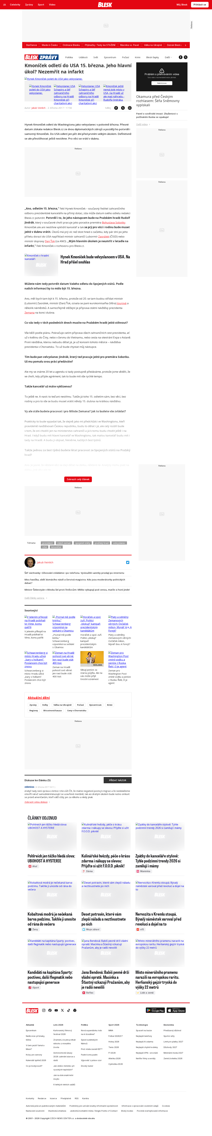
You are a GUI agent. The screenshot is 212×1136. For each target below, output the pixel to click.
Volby (45, 704)
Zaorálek (103, 236)
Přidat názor (117, 780)
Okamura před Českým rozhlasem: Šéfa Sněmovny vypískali (158, 100)
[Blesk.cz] (105, 4)
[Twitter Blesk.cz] (185, 57)
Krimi (137, 57)
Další (167, 57)
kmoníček (56, 547)
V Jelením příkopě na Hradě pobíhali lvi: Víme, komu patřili (35, 634)
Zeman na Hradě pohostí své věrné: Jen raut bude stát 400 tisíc (62, 672)
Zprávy (33, 704)
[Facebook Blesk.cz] (181, 57)
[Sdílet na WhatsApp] (128, 108)
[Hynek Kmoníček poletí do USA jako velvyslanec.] (54, 79)
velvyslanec (119, 543)
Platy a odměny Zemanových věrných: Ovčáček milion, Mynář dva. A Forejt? (119, 639)
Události (83, 57)
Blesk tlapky (152, 57)
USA (44, 547)
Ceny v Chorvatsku (76, 710)
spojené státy (82, 543)
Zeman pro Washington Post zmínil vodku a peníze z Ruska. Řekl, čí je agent (119, 676)
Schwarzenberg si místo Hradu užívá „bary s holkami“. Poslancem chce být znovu (35, 676)
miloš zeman (64, 543)
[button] (155, 1010)
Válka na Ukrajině (63, 704)
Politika (69, 57)
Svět (95, 57)
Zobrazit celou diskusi (36, 801)
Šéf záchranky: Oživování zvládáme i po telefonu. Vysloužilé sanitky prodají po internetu (74, 572)
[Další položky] (185, 45)
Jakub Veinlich (38, 107)
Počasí (125, 57)
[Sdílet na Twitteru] (121, 108)
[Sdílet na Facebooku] (114, 108)
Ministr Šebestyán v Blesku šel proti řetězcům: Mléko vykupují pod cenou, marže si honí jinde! (77, 589)
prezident (47, 543)
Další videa (142, 124)
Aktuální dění (39, 698)
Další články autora (35, 597)
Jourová (121, 303)
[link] (44, 1010)
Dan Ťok (50, 241)
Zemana (30, 312)
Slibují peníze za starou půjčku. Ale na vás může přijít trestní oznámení (91, 674)
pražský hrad (101, 543)
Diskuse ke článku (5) (38, 780)
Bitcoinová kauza (52, 710)
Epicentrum (110, 57)
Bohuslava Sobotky (113, 222)
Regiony (33, 710)
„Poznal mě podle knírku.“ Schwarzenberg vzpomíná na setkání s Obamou (63, 641)
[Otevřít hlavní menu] (4, 4)
